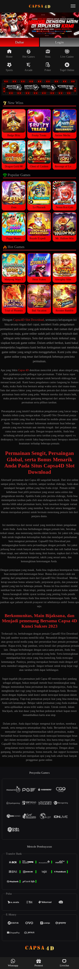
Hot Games (28, 56)
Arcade (28, 70)
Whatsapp (13, 965)
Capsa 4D (23, 370)
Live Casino (67, 56)
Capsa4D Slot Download (28, 319)
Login (59, 42)
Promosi (39, 965)
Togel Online (67, 70)
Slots (48, 56)
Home (9, 56)
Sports (9, 70)
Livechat (64, 965)
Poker (47, 70)
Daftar (19, 42)
